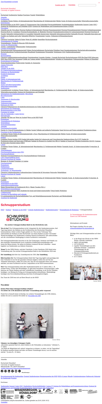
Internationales (5, 116)
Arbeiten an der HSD (7, 68)
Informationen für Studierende (10, 108)
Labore (3, 144)
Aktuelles (4, 17)
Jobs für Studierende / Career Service (12, 114)
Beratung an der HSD (19, 210)
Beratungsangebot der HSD (48, 376)
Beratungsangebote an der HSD (11, 110)
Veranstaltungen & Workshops (10, 121)
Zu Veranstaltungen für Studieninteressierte (83, 214)
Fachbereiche (13, 15)
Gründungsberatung (7, 168)
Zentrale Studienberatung (36, 210)
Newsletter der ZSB (34, 296)
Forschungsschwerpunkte (9, 128)
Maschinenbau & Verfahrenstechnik (12, 81)
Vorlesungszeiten (6, 101)
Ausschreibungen (6, 150)
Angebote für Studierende (9, 198)
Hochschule (4, 15)
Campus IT (49, 386)
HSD (2, 210)
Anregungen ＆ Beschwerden (10, 99)
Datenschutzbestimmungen (21, 368)
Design (3, 77)
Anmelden (4, 402)
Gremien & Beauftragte (8, 48)
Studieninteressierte (52, 210)
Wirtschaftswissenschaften (9, 86)
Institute (3, 137)
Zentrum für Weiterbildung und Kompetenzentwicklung (70, 386)
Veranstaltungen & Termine (9, 41)
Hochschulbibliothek (38, 386)
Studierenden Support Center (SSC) (12, 386)
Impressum (9, 368)
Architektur (4, 75)
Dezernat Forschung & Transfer (11, 159)
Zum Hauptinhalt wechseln (9, 1)
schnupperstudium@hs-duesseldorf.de (82, 228)
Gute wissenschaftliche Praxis (10, 157)
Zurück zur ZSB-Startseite (78, 216)
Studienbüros (28, 386)
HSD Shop (4, 67)
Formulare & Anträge (7, 112)
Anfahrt (3, 368)
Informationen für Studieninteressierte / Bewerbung (17, 94)
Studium (20, 15)
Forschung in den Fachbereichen (11, 132)
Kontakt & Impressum (8, 74)
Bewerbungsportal (6, 95)
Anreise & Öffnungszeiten (9, 45)
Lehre (2, 97)
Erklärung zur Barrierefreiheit (10, 72)
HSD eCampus (62, 376)
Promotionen (5, 119)
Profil (2, 38)
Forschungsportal (6, 163)
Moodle (70, 376)
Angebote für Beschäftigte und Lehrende (13, 194)
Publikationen (5, 167)
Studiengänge (5, 88)
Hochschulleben (6, 55)
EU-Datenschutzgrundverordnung (11, 70)
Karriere (14, 378)
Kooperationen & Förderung (10, 61)
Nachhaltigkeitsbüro (26, 388)
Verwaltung (4, 28)
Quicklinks (71, 5)
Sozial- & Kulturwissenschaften (11, 84)
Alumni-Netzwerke (7, 65)
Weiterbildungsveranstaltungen (10, 189)
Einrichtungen (5, 23)
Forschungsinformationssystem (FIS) (12, 152)
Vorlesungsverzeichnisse (8, 103)
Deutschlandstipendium (8, 124)
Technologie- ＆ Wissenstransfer (11, 170)
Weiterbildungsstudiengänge (10, 185)
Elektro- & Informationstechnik (10, 79)
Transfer (32, 15)
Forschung (26, 15)
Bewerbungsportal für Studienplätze (12, 376)
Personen (4, 54)
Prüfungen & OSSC (7, 105)
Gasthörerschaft (6, 192)
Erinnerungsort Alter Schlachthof (43, 388)
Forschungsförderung (7, 154)
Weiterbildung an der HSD (9, 183)
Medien (3, 83)
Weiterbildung (40, 15)
